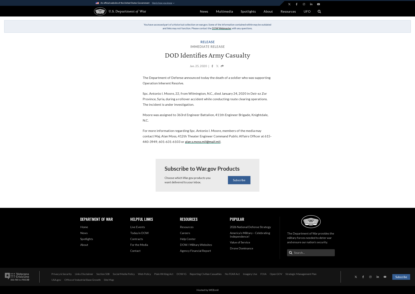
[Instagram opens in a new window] (304, 4)
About (268, 11)
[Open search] (319, 11)
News (204, 11)
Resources (288, 11)
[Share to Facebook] (213, 66)
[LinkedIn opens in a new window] (311, 4)
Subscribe (239, 180)
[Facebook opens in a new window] (296, 4)
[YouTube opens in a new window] (318, 4)
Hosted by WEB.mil (207, 289)
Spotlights (248, 11)
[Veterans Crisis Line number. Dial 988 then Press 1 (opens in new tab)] (17, 277)
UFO (307, 11)
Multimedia (224, 11)
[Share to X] (217, 66)
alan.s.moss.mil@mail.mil (202, 142)
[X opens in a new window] (289, 4)
